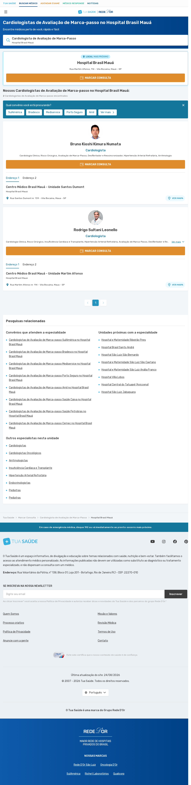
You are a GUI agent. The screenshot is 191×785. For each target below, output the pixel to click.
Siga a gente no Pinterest (186, 541)
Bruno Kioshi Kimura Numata (95, 144)
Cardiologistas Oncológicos (25, 453)
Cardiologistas (17, 445)
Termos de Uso (106, 631)
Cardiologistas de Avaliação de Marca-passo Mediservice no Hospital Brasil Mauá (49, 366)
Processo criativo (13, 622)
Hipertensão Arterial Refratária (27, 475)
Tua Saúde (9, 3)
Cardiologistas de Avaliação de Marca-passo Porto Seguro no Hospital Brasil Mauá (50, 378)
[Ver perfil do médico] (95, 131)
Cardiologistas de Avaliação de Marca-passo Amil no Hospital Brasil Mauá (49, 390)
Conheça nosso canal (152, 541)
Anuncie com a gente (16, 640)
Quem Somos (11, 613)
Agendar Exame (50, 3)
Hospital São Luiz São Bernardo (120, 354)
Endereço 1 (12, 178)
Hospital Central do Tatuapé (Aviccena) (125, 384)
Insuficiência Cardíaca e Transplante (30, 468)
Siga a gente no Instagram (164, 541)
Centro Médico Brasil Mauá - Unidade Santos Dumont (45, 187)
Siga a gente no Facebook (175, 541)
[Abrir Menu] (6, 12)
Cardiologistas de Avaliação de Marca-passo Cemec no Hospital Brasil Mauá (50, 425)
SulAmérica (15, 112)
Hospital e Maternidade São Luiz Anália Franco (128, 369)
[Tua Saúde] (20, 541)
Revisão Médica (107, 622)
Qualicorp (118, 773)
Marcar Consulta (27, 517)
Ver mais (106, 112)
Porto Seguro (75, 112)
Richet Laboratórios (97, 773)
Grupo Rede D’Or (114, 710)
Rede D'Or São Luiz (85, 764)
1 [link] (95, 303)
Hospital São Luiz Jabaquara (118, 392)
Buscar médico (28, 3)
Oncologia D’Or (109, 764)
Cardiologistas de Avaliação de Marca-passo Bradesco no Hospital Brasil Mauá (48, 354)
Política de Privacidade (16, 631)
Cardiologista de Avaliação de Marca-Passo (63, 517)
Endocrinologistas (19, 482)
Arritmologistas (18, 460)
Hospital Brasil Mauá (95, 62)
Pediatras (15, 490)
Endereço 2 (29, 178)
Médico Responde (73, 3)
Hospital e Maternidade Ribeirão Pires (123, 340)
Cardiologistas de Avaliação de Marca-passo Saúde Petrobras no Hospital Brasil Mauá (47, 413)
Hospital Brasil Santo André (117, 347)
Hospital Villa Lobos (112, 377)
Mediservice (53, 112)
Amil (91, 112)
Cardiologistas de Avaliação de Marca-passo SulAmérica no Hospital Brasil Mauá (49, 342)
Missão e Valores (107, 613)
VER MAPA (177, 198)
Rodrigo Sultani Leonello (95, 230)
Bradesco (34, 112)
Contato (103, 640)
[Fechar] (183, 105)
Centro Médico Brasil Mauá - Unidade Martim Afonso (44, 273)
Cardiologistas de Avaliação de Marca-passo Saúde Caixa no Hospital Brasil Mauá (50, 402)
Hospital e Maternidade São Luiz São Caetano (128, 362)
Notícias (92, 3)
